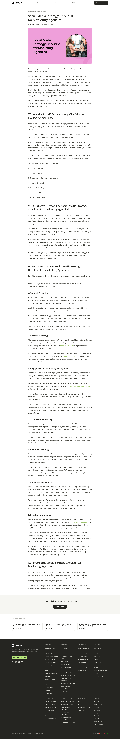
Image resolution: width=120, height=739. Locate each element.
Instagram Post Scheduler (68, 651)
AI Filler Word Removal (51, 673)
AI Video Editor (49, 668)
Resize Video (64, 661)
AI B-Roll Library (49, 687)
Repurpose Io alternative (84, 665)
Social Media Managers (100, 670)
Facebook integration (50, 701)
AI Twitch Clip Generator (68, 675)
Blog (29, 11)
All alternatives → (82, 670)
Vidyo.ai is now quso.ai (100, 704)
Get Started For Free (19, 657)
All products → (49, 693)
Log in (91, 3)
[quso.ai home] (17, 645)
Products (37, 3)
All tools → (64, 691)
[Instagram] (16, 662)
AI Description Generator (68, 683)
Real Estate (97, 665)
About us (96, 701)
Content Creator (98, 651)
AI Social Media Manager (52, 684)
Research (80, 704)
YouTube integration (50, 718)
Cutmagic (47, 676)
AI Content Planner (50, 659)
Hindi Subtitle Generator (67, 704)
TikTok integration (50, 713)
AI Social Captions (50, 665)
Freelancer (97, 659)
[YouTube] (22, 662)
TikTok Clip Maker (66, 664)
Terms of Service (98, 724)
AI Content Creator (50, 682)
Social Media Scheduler (51, 656)
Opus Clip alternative (83, 662)
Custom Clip (48, 690)
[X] (12, 662)
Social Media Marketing (39, 11)
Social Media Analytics (51, 662)
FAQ (79, 713)
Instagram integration (50, 704)
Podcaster (97, 656)
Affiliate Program (98, 715)
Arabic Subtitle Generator (68, 722)
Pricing (74, 3)
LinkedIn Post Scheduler (67, 653)
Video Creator (98, 648)
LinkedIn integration (50, 707)
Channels (58, 3)
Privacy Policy (98, 721)
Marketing (96, 653)
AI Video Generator (50, 679)
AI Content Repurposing (51, 653)
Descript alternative (83, 653)
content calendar (66, 346)
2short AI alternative (83, 648)
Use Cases (47, 3)
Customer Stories (82, 710)
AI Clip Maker (65, 648)
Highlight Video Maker (67, 672)
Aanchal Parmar (35, 24)
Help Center (97, 718)
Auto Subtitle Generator (67, 701)
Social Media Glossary (84, 707)
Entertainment (98, 662)
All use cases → (98, 676)
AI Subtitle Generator (50, 651)
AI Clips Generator (50, 648)
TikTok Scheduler (66, 667)
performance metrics (79, 522)
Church (96, 673)
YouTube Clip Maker (66, 670)
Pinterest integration (50, 710)
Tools (66, 3)
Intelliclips (47, 670)
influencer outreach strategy (79, 386)
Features (96, 707)
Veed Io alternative (83, 668)
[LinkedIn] (19, 662)
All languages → (65, 725)
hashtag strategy (68, 356)
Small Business (98, 668)
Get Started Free (101, 3)
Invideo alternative (83, 659)
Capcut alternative (83, 651)
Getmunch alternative (84, 656)
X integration (48, 715)
